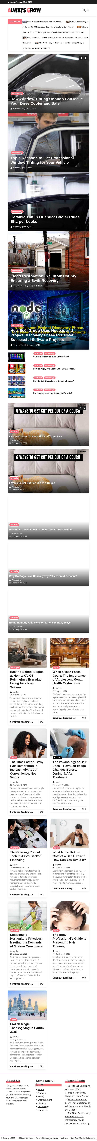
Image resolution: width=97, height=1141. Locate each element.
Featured (38, 353)
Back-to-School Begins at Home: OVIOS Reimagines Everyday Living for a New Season (27, 679)
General (14, 848)
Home (41, 1089)
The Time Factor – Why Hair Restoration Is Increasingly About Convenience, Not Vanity (26, 769)
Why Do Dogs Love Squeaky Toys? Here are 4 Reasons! (43, 576)
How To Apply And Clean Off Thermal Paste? (54, 369)
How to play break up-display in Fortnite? (52, 393)
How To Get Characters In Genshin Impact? (45, 21)
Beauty (41, 1096)
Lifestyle (15, 667)
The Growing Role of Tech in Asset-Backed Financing (25, 856)
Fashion (57, 757)
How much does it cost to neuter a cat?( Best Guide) (40, 529)
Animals (14, 431)
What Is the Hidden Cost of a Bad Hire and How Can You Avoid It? (69, 856)
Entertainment (45, 1099)
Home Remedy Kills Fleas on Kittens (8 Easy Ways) (40, 622)
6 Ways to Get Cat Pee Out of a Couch (32, 482)
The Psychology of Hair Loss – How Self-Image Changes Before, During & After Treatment (69, 769)
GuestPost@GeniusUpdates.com (83, 1138)
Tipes (56, 667)
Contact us (43, 1110)
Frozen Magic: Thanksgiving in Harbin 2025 (27, 1028)
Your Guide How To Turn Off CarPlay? (51, 357)
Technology (17, 93)
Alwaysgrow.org (52, 1138)
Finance (14, 930)
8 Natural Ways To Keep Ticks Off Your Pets (35, 436)
